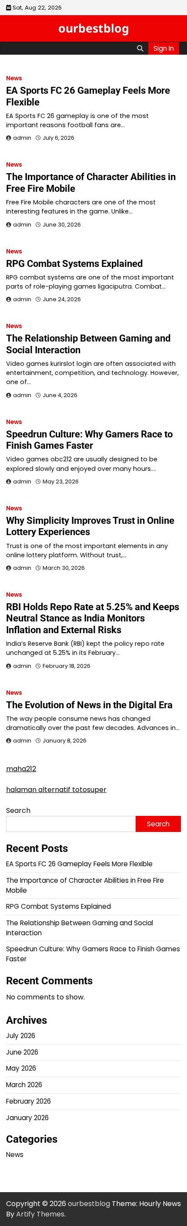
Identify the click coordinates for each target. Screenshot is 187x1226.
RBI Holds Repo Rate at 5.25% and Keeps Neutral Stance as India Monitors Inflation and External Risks (92, 618)
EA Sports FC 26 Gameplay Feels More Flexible (79, 863)
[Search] (140, 48)
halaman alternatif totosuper (56, 790)
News (14, 78)
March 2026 (24, 1084)
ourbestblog (93, 28)
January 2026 (27, 1117)
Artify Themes (40, 1214)
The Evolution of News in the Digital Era (89, 705)
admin (22, 137)
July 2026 (20, 1035)
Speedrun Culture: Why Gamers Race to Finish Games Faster (89, 440)
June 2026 (22, 1052)
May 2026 (21, 1068)
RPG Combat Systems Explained (74, 263)
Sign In (164, 48)
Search (18, 810)
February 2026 (28, 1101)
